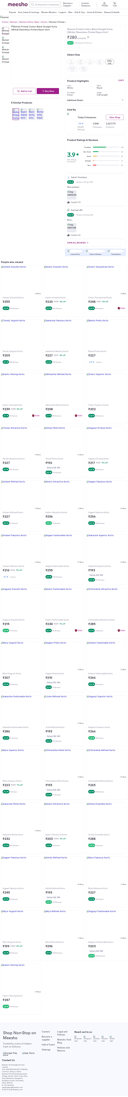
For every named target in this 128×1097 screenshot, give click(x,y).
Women (13, 22)
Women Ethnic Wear (29, 22)
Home (5, 22)
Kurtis (44, 22)
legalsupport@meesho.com (12, 1087)
